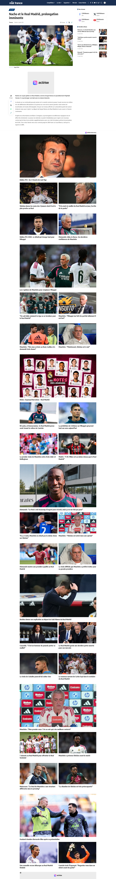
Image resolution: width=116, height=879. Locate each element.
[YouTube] (95, 3)
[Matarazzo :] (103, 32)
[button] (88, 3)
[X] (92, 3)
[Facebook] (90, 3)
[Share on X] (69, 22)
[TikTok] (99, 3)
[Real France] (19, 3)
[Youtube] (99, 20)
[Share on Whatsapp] (11, 109)
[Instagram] (97, 3)
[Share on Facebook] (67, 22)
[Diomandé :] (103, 54)
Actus (12, 9)
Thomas (11, 22)
